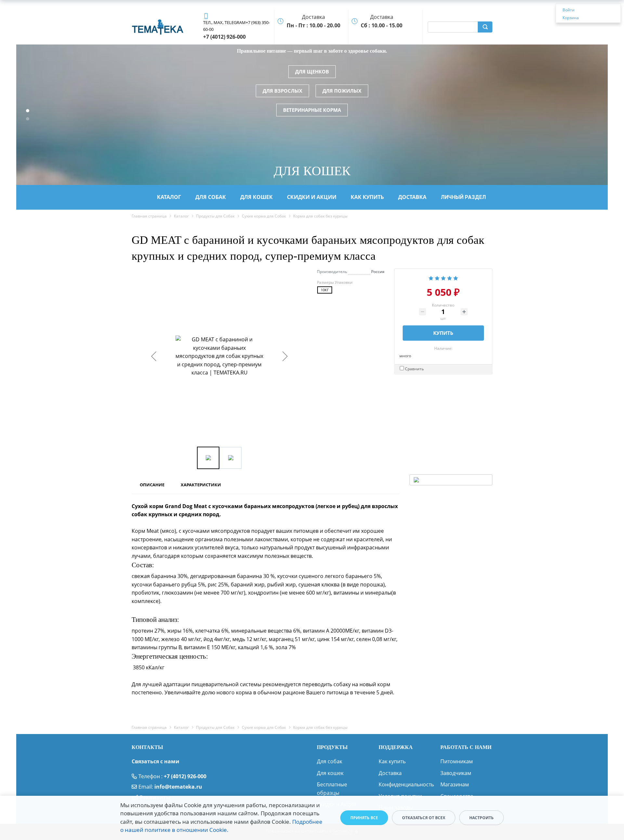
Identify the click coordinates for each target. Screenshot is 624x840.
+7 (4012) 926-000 (185, 776)
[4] (449, 277)
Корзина (571, 17)
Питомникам (456, 761)
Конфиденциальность (406, 784)
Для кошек (330, 773)
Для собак (329, 761)
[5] (455, 277)
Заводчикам (455, 773)
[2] (437, 277)
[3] (443, 277)
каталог (169, 197)
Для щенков (312, 71)
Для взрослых (282, 90)
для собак (210, 197)
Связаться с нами (155, 761)
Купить (443, 333)
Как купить (392, 761)
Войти (569, 10)
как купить (367, 197)
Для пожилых (341, 90)
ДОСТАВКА (412, 197)
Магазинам (454, 784)
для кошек (256, 197)
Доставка (390, 773)
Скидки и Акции (311, 197)
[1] (431, 277)
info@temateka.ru (178, 786)
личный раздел (463, 197)
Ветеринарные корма (312, 110)
